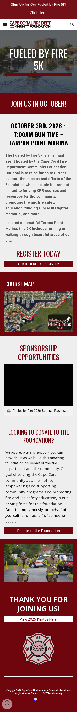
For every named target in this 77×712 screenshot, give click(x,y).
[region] (38, 9)
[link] (38, 390)
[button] (4, 24)
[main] (38, 61)
